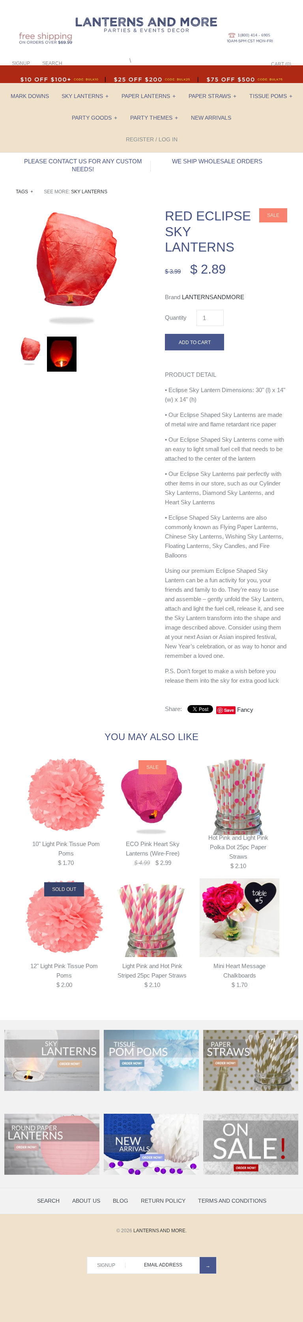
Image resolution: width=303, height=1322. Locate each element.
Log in (168, 139)
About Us (86, 1201)
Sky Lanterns (85, 96)
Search (48, 1201)
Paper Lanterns (149, 96)
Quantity (176, 317)
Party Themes (154, 118)
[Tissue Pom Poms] (151, 1089)
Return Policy (163, 1201)
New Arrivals (211, 118)
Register (140, 139)
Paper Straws (212, 96)
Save (229, 710)
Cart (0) (281, 64)
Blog (120, 1201)
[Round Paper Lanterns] (51, 1173)
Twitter (224, 64)
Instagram (243, 64)
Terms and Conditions (232, 1201)
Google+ (234, 64)
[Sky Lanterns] (51, 1089)
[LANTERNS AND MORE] (151, 12)
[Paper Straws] (250, 1089)
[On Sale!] (250, 1173)
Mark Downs (30, 96)
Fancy (245, 709)
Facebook (214, 64)
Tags (24, 191)
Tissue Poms (270, 96)
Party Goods (94, 118)
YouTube (253, 64)
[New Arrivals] (151, 1173)
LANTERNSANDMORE (213, 297)
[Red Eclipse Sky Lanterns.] (77, 212)
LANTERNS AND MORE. (160, 1230)
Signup (21, 63)
